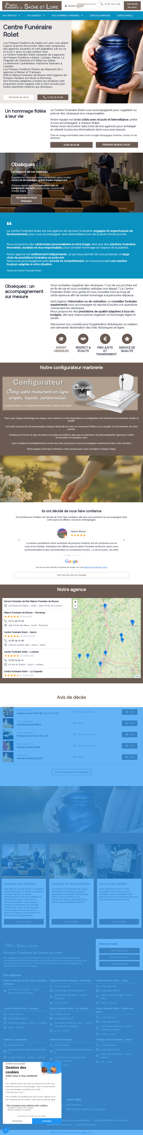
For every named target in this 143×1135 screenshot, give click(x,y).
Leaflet (137, 677)
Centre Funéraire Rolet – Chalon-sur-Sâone (115, 1010)
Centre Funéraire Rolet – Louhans (21, 651)
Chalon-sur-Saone (86, 734)
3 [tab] (75, 211)
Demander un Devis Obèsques (26, 199)
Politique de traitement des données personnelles (63, 1120)
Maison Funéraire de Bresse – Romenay (24, 612)
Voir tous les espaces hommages (71, 772)
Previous (1, 182)
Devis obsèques (119, 950)
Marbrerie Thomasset (61, 1039)
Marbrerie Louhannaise (15, 1039)
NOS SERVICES (10, 15)
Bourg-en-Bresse (86, 712)
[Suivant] (123, 540)
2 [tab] (71, 211)
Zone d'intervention (86, 1124)
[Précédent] (19, 540)
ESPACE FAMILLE (125, 15)
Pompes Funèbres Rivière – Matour (114, 1039)
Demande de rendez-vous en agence (86, 1109)
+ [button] (75, 601)
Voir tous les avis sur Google (71, 575)
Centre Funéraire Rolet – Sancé (20, 632)
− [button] (75, 606)
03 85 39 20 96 (71, 144)
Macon (80, 723)
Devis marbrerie (119, 964)
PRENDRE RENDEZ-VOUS (116, 144)
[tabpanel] (71, 182)
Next (141, 182)
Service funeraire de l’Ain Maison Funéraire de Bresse (31, 601)
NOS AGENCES (34, 15)
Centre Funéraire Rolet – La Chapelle (23, 671)
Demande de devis (132, 6)
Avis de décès (73, 1104)
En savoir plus (24, 921)
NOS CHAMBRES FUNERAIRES (65, 15)
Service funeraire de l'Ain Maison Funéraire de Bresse (25, 982)
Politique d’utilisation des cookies (110, 1120)
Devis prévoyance (119, 957)
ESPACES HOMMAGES (100, 15)
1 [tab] (67, 211)
